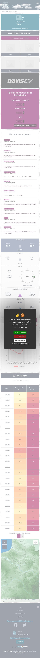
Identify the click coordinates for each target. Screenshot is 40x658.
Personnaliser (20, 340)
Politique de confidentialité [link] (20, 343)
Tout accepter (21, 333)
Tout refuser (20, 336)
